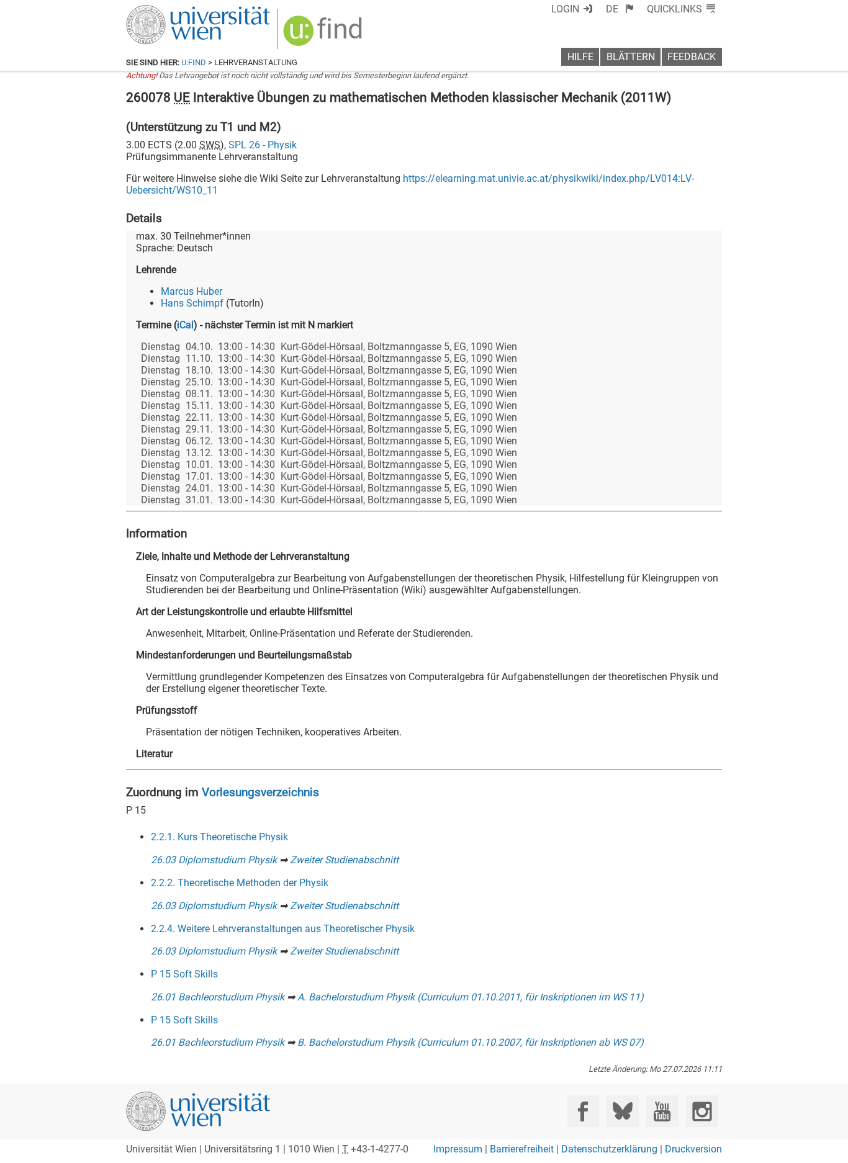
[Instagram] (702, 1111)
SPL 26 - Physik (262, 145)
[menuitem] (620, 9)
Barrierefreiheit (522, 1149)
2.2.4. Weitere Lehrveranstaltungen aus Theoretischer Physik (283, 929)
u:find (193, 62)
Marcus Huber (191, 291)
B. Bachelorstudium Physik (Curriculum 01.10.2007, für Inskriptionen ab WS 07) (470, 1042)
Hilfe (580, 57)
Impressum (457, 1149)
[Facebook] (583, 1111)
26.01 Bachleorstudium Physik (217, 997)
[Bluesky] (622, 1111)
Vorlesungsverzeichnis (260, 792)
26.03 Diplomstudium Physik (214, 860)
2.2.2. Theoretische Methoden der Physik (239, 883)
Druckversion (693, 1149)
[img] (324, 35)
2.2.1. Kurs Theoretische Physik (219, 837)
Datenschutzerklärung (609, 1149)
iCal (185, 325)
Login (565, 9)
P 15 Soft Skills (184, 974)
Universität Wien (169, 11)
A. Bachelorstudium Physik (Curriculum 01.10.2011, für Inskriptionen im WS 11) (470, 997)
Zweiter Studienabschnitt (344, 860)
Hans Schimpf (192, 303)
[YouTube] (662, 1111)
